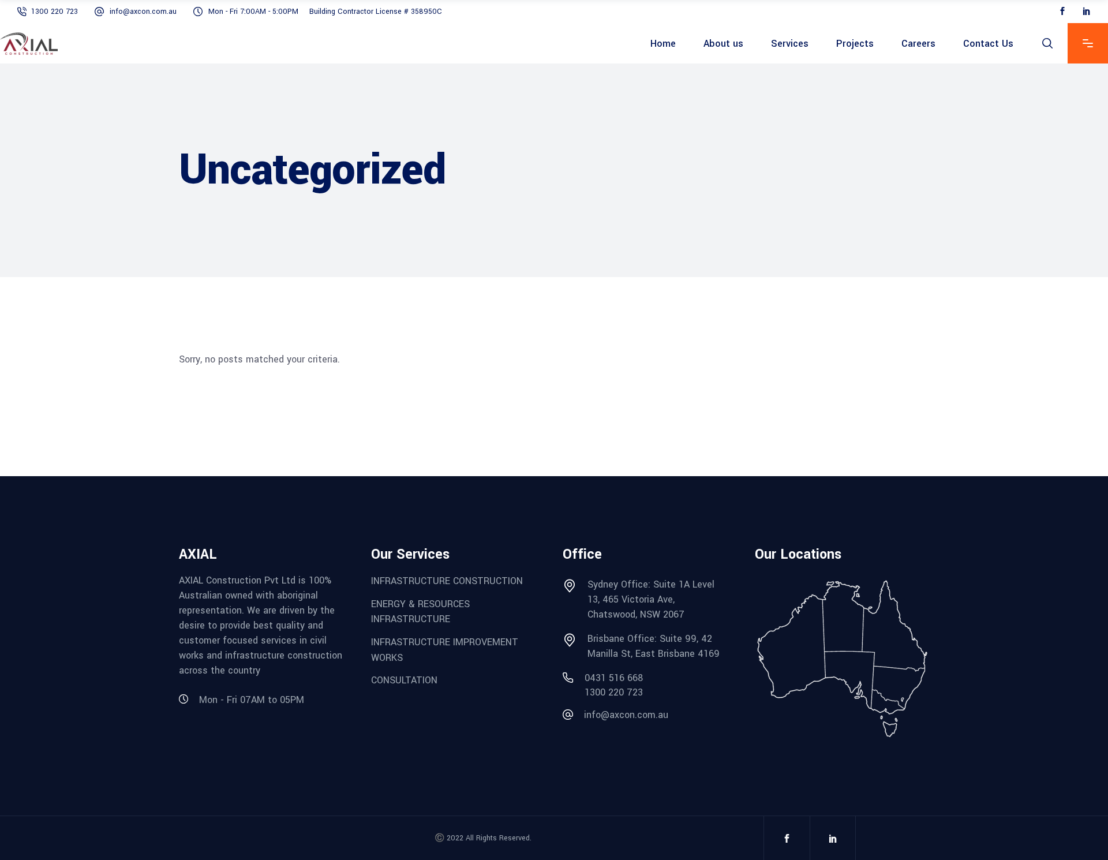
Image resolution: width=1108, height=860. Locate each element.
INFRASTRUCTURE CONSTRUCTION (447, 581)
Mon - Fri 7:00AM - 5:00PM (253, 11)
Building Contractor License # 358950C (375, 11)
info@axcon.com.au (143, 11)
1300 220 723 (54, 11)
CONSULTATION (404, 680)
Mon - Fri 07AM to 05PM (251, 699)
